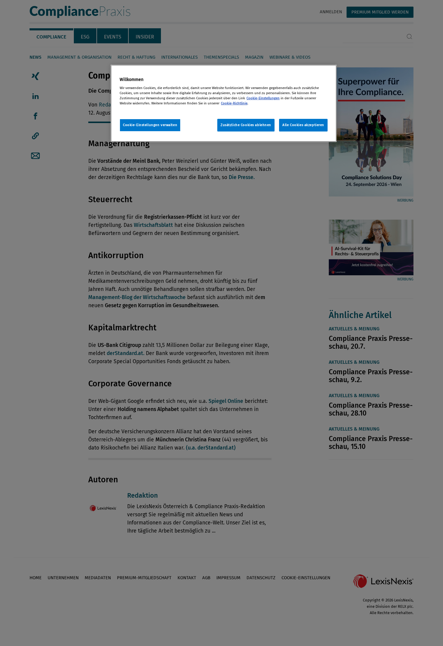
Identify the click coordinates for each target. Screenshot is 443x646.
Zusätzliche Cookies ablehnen (246, 125)
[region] (224, 103)
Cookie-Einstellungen (263, 98)
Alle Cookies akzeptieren (303, 125)
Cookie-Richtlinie (234, 103)
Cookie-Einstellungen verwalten (150, 125)
